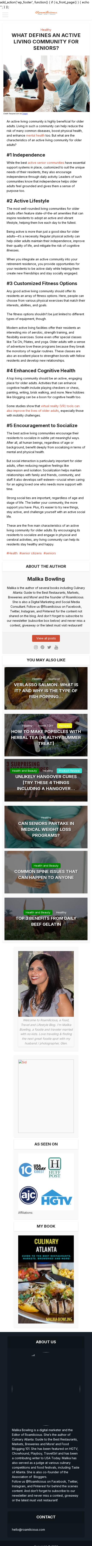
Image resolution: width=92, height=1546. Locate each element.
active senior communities (46, 162)
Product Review (69, 770)
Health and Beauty (24, 770)
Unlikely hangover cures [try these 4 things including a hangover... (46, 782)
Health (13, 553)
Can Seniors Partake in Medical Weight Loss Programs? (46, 829)
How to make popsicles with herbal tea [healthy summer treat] (46, 737)
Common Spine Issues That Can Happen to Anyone (46, 874)
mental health (35, 135)
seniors (51, 553)
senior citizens (31, 553)
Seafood (54, 678)
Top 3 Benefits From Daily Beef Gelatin (46, 921)
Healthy (46, 29)
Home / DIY (45, 725)
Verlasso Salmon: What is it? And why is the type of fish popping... (46, 690)
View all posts (46, 638)
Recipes (64, 725)
